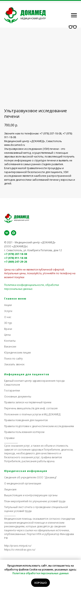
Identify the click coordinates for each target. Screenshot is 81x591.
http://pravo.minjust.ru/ (17, 545)
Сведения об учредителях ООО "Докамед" (30, 477)
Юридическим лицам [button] (17, 352)
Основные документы (17, 396)
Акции (8, 305)
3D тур (8, 323)
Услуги (8, 311)
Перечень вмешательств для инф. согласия (31, 408)
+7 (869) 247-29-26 (15, 261)
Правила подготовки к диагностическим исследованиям (39, 426)
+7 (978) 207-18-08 (15, 254)
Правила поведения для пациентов (26, 420)
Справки (9, 438)
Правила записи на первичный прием (27, 402)
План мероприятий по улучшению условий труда (34, 501)
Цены (7, 334)
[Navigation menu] (74, 15)
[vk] (6, 232)
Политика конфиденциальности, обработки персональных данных (31, 287)
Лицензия (10, 489)
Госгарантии (12, 390)
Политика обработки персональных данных (40, 573)
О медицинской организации (22, 483)
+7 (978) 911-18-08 (15, 258)
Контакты (10, 340)
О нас (7, 317)
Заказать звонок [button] (14, 364)
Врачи (8, 329)
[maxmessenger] (13, 232)
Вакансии (10, 346)
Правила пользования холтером (24, 432)
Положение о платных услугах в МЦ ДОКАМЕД (32, 414)
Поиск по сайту (13, 358)
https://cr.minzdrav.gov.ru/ (19, 549)
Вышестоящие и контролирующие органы (31, 495)
